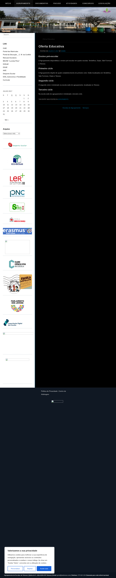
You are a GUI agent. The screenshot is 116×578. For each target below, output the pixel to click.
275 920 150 (82, 575)
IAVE (4, 70)
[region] (29, 560)
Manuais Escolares (10, 58)
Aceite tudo (44, 569)
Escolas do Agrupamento (72, 108)
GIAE (5, 48)
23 (29, 108)
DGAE (5, 67)
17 (4, 108)
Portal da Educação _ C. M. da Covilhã (17, 54)
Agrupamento (63, 99)
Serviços (86, 108)
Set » (6, 120)
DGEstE (6, 64)
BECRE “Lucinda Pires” (11, 61)
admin (63, 51)
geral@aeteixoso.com (63, 575)
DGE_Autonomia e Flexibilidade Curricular (14, 78)
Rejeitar (30, 569)
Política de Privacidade (49, 391)
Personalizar (15, 569)
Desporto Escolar (9, 74)
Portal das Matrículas (10, 51)
